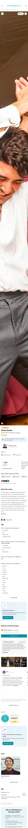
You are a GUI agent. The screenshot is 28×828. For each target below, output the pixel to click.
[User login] (26, 6)
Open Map (23, 793)
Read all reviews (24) (7, 468)
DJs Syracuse (4, 803)
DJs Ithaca (10, 803)
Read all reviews (13, 705)
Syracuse (3, 9)
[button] (14, 611)
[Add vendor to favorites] (25, 13)
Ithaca (8, 9)
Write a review (14, 636)
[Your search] (2, 13)
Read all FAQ (14, 597)
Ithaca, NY (4, 435)
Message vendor (8, 617)
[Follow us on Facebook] (2, 520)
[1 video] (2, 423)
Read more (3, 514)
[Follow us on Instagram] (4, 520)
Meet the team (14, 782)
